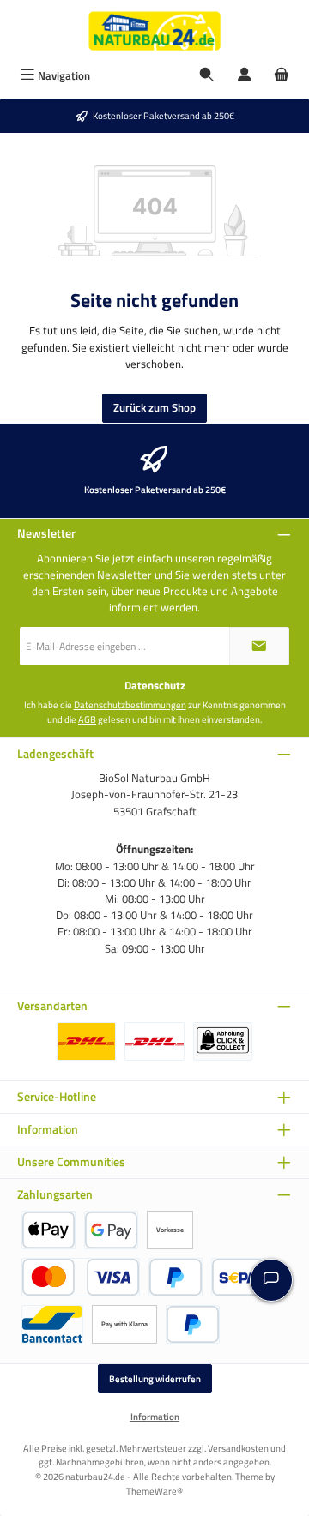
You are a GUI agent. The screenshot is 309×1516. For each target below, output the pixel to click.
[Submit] (259, 646)
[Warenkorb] (281, 76)
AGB (87, 719)
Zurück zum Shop (154, 407)
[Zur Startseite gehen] (154, 31)
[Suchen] (207, 76)
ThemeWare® (154, 1490)
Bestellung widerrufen (155, 1378)
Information (154, 1416)
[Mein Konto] (245, 76)
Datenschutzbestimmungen (130, 705)
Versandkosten (238, 1448)
